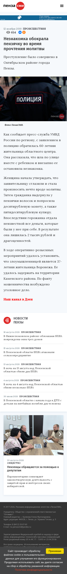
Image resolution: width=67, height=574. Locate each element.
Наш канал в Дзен (18, 299)
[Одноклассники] (24, 32)
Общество (14, 463)
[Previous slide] (8, 434)
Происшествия (34, 28)
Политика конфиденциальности (33, 569)
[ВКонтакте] (20, 32)
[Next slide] (58, 434)
